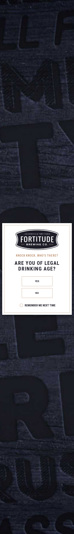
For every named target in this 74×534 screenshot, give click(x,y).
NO (37, 292)
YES (37, 281)
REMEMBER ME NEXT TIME (40, 305)
